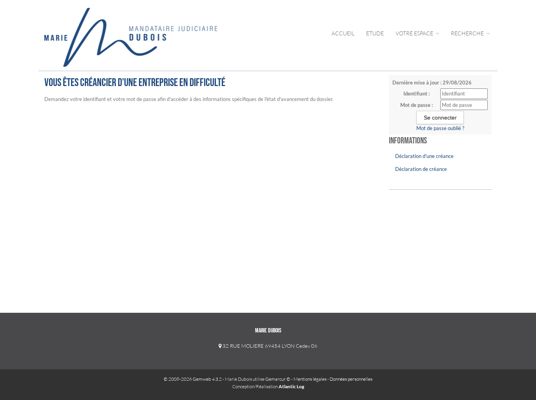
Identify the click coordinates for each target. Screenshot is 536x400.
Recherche (468, 33)
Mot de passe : (416, 105)
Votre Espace (415, 33)
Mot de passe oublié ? (440, 128)
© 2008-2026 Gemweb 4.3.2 (193, 379)
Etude (375, 33)
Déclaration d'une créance (424, 156)
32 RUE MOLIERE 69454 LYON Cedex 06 (269, 346)
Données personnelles (351, 379)
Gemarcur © (277, 379)
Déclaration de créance (421, 169)
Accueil (343, 33)
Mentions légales (310, 379)
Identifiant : (416, 93)
